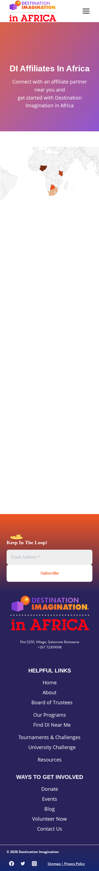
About (49, 692)
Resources (50, 759)
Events (49, 799)
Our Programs (49, 714)
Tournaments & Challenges (49, 737)
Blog (49, 808)
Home (50, 682)
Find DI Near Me (52, 724)
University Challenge (52, 747)
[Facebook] (11, 864)
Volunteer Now (49, 818)
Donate (49, 789)
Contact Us (49, 828)
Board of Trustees (52, 702)
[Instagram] (34, 864)
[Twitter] (23, 864)
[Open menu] (85, 11)
